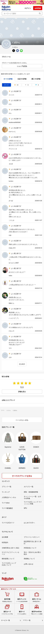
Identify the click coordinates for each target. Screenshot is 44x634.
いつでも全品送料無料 (22, 600)
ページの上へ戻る (22, 420)
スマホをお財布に (21, 613)
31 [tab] (17, 85)
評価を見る (22, 391)
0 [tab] (27, 85)
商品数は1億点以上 (7, 600)
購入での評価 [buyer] (36, 79)
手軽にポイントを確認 (36, 613)
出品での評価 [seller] (22, 79)
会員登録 (38, 8)
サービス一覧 (5, 620)
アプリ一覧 (26, 620)
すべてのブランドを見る (22, 476)
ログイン (28, 8)
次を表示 (22, 364)
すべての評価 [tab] (8, 79)
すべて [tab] (6, 85)
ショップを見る (22, 66)
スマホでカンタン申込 (7, 613)
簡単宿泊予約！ (36, 600)
